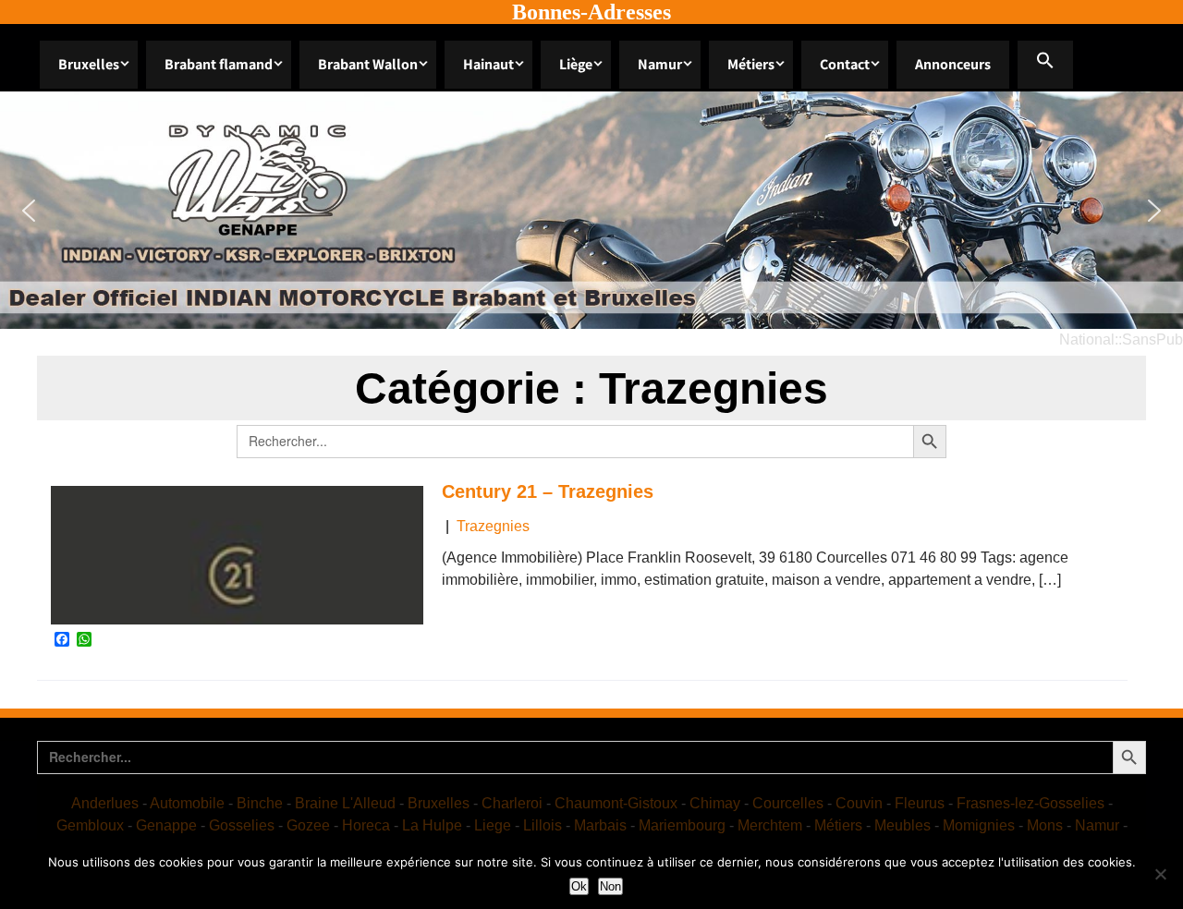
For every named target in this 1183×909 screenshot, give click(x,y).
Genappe (166, 825)
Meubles (902, 825)
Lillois (542, 825)
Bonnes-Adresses (591, 12)
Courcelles (787, 803)
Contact (845, 64)
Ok (579, 886)
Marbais (600, 825)
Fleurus (920, 803)
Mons (1045, 825)
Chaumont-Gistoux (616, 803)
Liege (492, 825)
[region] (591, 210)
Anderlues (105, 803)
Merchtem (770, 825)
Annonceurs (953, 64)
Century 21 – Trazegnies (547, 491)
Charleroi (512, 803)
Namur (660, 64)
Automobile (187, 803)
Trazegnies (493, 526)
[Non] (1160, 874)
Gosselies (241, 825)
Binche (260, 803)
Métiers (750, 64)
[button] (1045, 65)
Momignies (979, 825)
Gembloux (90, 825)
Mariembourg (682, 825)
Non (610, 886)
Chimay (714, 803)
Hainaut (488, 64)
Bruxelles (88, 64)
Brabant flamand (219, 64)
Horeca (366, 825)
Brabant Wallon (368, 64)
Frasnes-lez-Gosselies (1030, 803)
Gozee (308, 825)
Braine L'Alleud (345, 803)
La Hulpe (432, 825)
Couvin (859, 803)
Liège (575, 64)
